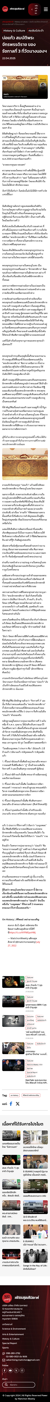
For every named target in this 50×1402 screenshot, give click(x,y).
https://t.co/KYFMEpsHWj (22, 932)
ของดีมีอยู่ (30, 1020)
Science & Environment (14, 1328)
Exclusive (30, 1016)
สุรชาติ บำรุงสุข (32, 981)
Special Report (32, 1072)
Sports (5, 1347)
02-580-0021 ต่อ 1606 (16, 1356)
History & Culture (14, 30)
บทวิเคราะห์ (30, 1024)
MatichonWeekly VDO (34, 1064)
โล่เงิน (29, 1047)
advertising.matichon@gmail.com (23, 1359)
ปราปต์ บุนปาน (31, 1028)
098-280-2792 (13, 1353)
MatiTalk (30, 1068)
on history (14, 1095)
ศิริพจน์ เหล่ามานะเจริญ (31, 1095)
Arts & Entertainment (13, 1334)
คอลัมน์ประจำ (36, 30)
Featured (30, 977)
